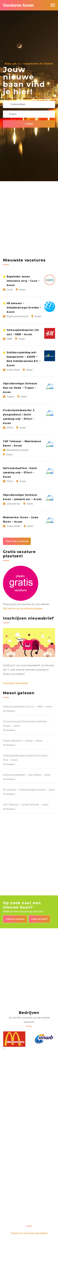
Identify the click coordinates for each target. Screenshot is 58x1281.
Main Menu (52, 5)
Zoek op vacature (15, 919)
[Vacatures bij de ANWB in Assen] (44, 1039)
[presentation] (3, 1049)
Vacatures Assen (18, 5)
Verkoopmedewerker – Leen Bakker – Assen (27, 774)
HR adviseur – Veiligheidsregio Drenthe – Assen (29, 789)
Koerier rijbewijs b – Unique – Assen (22, 740)
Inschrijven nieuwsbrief (15, 683)
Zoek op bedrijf (39, 919)
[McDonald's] (14, 1039)
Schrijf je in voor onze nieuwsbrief (29, 1233)
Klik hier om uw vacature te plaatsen (22, 608)
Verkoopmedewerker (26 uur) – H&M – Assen (27, 706)
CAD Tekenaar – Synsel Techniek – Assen (26, 804)
